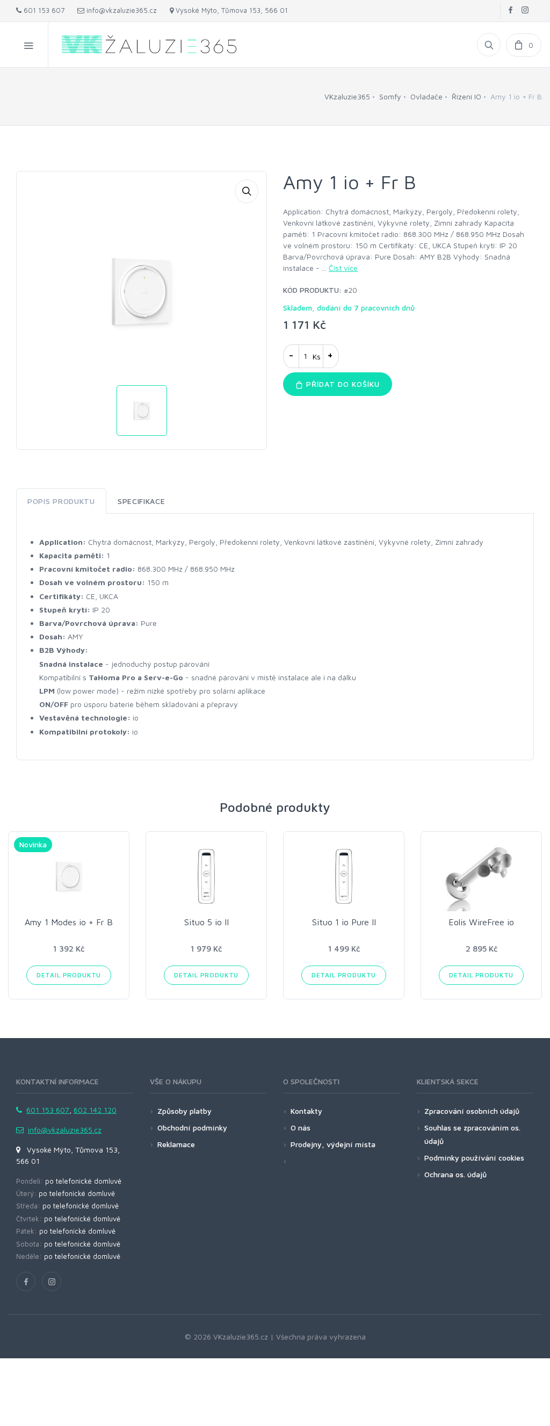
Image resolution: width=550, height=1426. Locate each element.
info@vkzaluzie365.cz (120, 10)
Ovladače (426, 96)
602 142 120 (95, 1109)
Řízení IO (466, 96)
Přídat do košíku (341, 383)
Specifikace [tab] (141, 501)
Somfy (390, 96)
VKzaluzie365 (347, 96)
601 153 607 (42, 10)
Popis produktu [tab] (61, 501)
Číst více (343, 267)
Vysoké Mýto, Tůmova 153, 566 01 (230, 10)
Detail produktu (69, 975)
